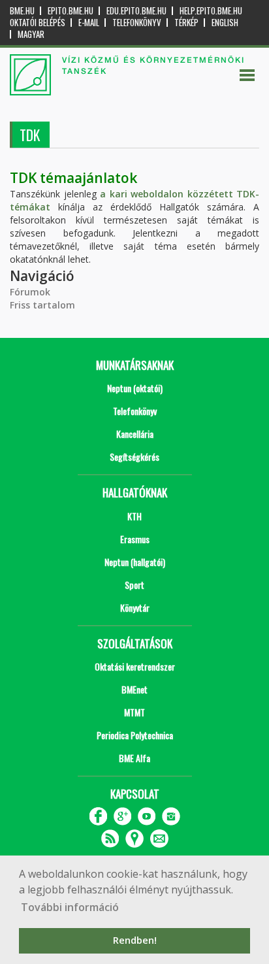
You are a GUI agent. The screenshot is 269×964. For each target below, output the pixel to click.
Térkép (186, 22)
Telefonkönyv (136, 22)
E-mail (88, 22)
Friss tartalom (42, 305)
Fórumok (30, 292)
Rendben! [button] (135, 940)
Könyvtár (135, 607)
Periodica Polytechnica (135, 735)
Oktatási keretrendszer (135, 666)
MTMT (134, 712)
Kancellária (134, 433)
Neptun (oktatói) (135, 388)
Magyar (31, 34)
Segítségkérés (134, 456)
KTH (134, 516)
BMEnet (134, 689)
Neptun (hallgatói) (134, 562)
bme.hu (22, 11)
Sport (134, 584)
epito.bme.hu (70, 11)
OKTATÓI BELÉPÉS (37, 22)
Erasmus (135, 539)
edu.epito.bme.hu (136, 11)
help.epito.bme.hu (211, 11)
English (225, 22)
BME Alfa (134, 758)
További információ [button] (70, 907)
